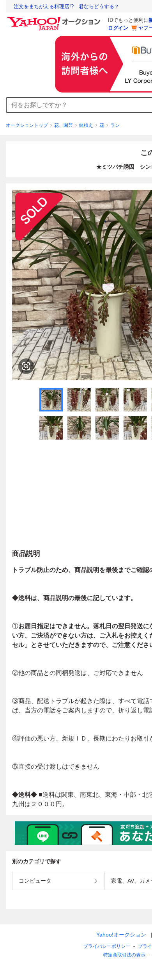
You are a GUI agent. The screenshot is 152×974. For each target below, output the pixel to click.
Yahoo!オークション (121, 934)
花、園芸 (63, 125)
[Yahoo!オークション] (55, 19)
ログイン (118, 28)
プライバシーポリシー (106, 946)
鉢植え (86, 125)
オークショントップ (27, 125)
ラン (115, 125)
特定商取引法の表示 (124, 955)
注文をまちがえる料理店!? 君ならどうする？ (66, 6)
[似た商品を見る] (26, 366)
